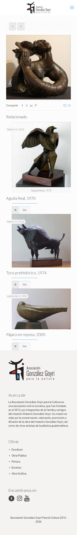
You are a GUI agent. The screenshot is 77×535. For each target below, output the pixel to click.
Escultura (17, 449)
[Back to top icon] (69, 527)
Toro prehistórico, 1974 (26, 272)
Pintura (16, 461)
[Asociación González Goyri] (38, 7)
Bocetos (16, 467)
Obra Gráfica (19, 473)
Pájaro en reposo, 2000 (25, 334)
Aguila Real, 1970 (21, 198)
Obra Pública (19, 455)
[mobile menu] (72, 7)
